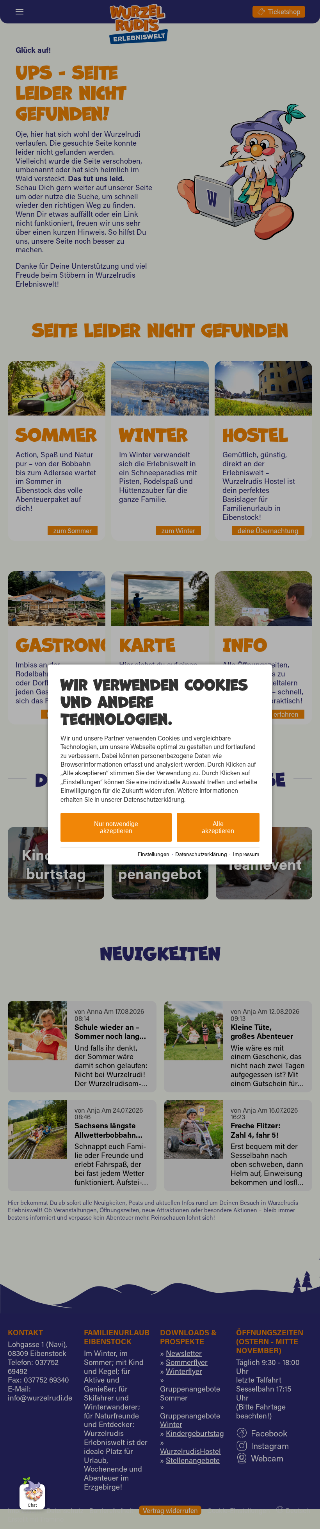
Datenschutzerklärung (201, 853)
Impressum (246, 853)
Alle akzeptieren (218, 827)
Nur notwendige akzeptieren (116, 827)
